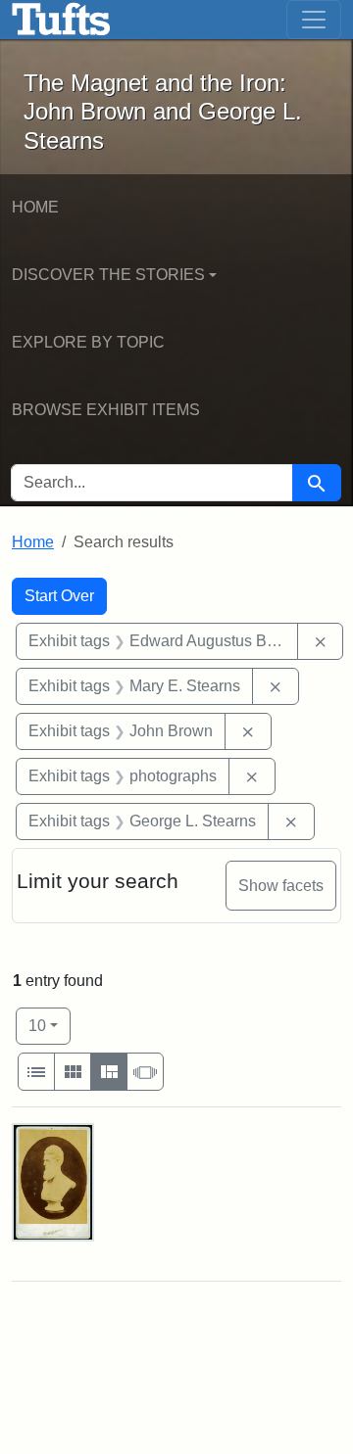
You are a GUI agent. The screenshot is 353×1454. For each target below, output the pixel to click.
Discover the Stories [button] (108, 274)
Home (35, 207)
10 (49, 1025)
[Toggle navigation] (313, 19)
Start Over (59, 595)
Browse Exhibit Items (106, 409)
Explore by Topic (88, 342)
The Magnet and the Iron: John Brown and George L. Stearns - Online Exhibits (61, 19)
